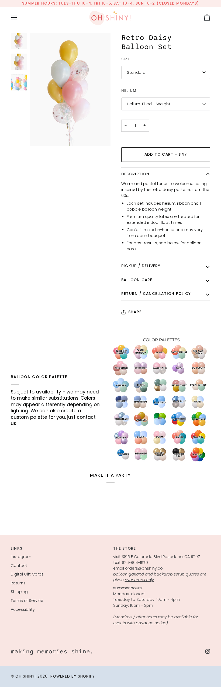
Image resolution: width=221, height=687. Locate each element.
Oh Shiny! (25, 676)
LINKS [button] (16, 548)
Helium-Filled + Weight (148, 104)
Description (135, 174)
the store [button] (124, 548)
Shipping (19, 591)
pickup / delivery (141, 265)
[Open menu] (19, 17)
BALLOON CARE (137, 280)
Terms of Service (27, 600)
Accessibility (23, 609)
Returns (18, 583)
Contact (19, 565)
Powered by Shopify (72, 676)
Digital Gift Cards (27, 574)
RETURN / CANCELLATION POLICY (156, 293)
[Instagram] (207, 651)
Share (134, 312)
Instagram (21, 556)
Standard (136, 72)
